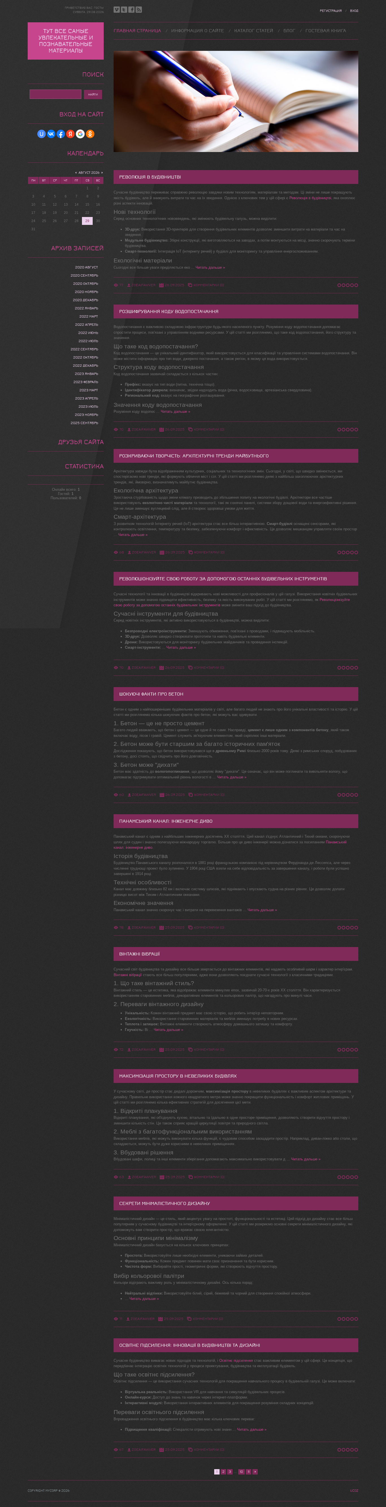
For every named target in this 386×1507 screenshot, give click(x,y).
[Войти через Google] (80, 133)
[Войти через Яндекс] (70, 134)
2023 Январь (86, 374)
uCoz (354, 1491)
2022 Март (88, 316)
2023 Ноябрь (86, 415)
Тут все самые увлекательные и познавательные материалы (65, 41)
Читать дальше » (210, 267)
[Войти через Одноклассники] (90, 134)
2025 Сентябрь (84, 423)
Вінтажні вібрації (139, 954)
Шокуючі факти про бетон (151, 694)
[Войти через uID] (41, 134)
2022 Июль (88, 341)
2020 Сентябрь (84, 275)
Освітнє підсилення (236, 1360)
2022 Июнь (88, 333)
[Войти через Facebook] (61, 134)
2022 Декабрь (85, 366)
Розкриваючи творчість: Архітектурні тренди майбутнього (194, 456)
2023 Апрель (86, 398)
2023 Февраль (85, 382)
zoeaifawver (143, 285)
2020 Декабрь (85, 300)
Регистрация (331, 11)
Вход (354, 11)
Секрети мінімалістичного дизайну (164, 1203)
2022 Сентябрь (84, 349)
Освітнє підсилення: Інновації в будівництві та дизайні (189, 1345)
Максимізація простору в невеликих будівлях (178, 1076)
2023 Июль (88, 407)
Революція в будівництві (150, 177)
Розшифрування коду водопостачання (168, 311)
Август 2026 (89, 173)
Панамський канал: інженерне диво (165, 821)
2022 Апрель (86, 325)
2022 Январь (86, 308)
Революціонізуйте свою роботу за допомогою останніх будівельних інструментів (223, 578)
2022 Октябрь (85, 357)
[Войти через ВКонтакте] (51, 134)
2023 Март (88, 390)
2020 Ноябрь (86, 292)
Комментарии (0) (209, 285)
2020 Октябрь (85, 284)
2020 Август (86, 267)
